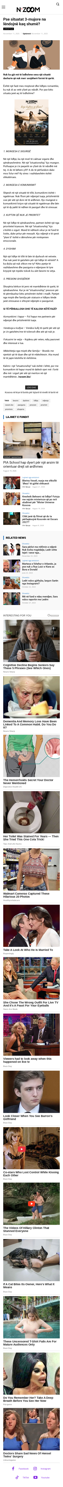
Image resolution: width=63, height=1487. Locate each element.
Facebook (24, 1468)
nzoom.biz (9, 405)
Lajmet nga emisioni (30, 477)
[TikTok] (17, 1477)
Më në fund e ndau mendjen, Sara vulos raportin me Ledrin (40, 598)
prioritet (44, 405)
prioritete (9, 409)
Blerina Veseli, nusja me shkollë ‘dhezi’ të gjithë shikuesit (39, 482)
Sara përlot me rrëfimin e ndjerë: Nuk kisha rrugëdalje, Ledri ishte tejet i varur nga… (39, 549)
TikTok (26, 1477)
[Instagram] (35, 1469)
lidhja (36, 401)
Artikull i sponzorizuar (12, 457)
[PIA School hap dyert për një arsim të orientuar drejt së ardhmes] (31, 440)
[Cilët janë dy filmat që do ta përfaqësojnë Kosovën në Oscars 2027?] (11, 518)
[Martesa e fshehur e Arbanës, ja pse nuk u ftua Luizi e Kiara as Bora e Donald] (11, 566)
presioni (33, 405)
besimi (15, 401)
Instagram (46, 1468)
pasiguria (21, 405)
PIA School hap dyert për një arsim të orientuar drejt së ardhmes (31, 464)
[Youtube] (35, 1477)
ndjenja (45, 401)
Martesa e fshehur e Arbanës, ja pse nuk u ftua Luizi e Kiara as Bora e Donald (39, 566)
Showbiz (25, 493)
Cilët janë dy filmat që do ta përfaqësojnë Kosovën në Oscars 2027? (40, 519)
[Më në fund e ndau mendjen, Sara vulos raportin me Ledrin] (11, 598)
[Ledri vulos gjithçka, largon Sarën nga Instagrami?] (11, 582)
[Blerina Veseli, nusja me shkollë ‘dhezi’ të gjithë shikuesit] (11, 482)
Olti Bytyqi (26, 487)
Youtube (45, 1477)
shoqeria (20, 409)
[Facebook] (13, 1469)
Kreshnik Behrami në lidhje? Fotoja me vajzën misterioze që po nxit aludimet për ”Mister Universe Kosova (41, 501)
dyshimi (26, 401)
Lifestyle (8, 29)
